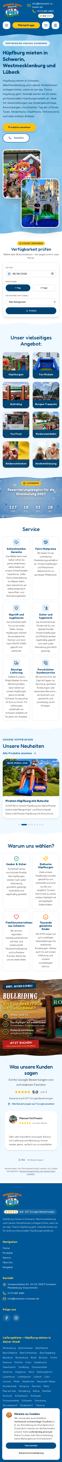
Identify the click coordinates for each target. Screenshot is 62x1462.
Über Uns (8, 1264)
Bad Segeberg (47, 1355)
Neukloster (28, 1383)
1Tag (18, 288)
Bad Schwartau (28, 1355)
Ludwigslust (24, 1379)
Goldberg (23, 1369)
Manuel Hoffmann (30, 1122)
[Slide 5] (34, 828)
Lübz (47, 1379)
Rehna (36, 1393)
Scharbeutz (21, 1398)
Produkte (8, 1255)
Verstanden (31, 1445)
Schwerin (27, 1403)
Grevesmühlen (39, 1369)
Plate (46, 1388)
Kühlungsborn (44, 1374)
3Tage (44, 288)
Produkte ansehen (19, 127)
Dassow (7, 1364)
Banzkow (8, 1360)
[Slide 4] (31, 828)
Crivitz (53, 1360)
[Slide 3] (27, 828)
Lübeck (38, 1379)
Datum (9, 268)
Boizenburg (22, 1360)
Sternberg (40, 1403)
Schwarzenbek (11, 1403)
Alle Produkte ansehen (17, 753)
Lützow (7, 1383)
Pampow (24, 1388)
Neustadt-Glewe (46, 1383)
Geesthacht (9, 1369)
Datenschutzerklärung (31, 1453)
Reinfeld (46, 1393)
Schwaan (35, 1398)
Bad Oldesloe (10, 1355)
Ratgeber (8, 1269)
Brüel (33, 1360)
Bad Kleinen (42, 1350)
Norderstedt (10, 1388)
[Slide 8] (42, 828)
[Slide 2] (22, 828)
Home (6, 1250)
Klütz (31, 1374)
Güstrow (7, 1374)
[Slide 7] (40, 828)
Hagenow (20, 1374)
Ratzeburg (24, 1393)
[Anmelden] (55, 25)
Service (7, 1260)
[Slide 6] (37, 828)
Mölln (17, 1383)
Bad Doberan (25, 1350)
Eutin (28, 1364)
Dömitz (18, 1364)
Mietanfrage (26, 25)
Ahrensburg (9, 1350)
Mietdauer (11, 282)
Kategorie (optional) (17, 296)
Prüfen (32, 311)
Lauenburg (9, 1379)
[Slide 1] (19, 828)
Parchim (36, 1388)
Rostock (7, 1398)
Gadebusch (40, 1364)
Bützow (43, 1360)
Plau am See (9, 1393)
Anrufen (19, 137)
